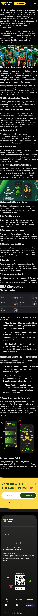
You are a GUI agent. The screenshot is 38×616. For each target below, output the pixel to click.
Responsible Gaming (21, 613)
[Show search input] (32, 4)
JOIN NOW (28, 495)
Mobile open (34, 3)
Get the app (20, 3)
